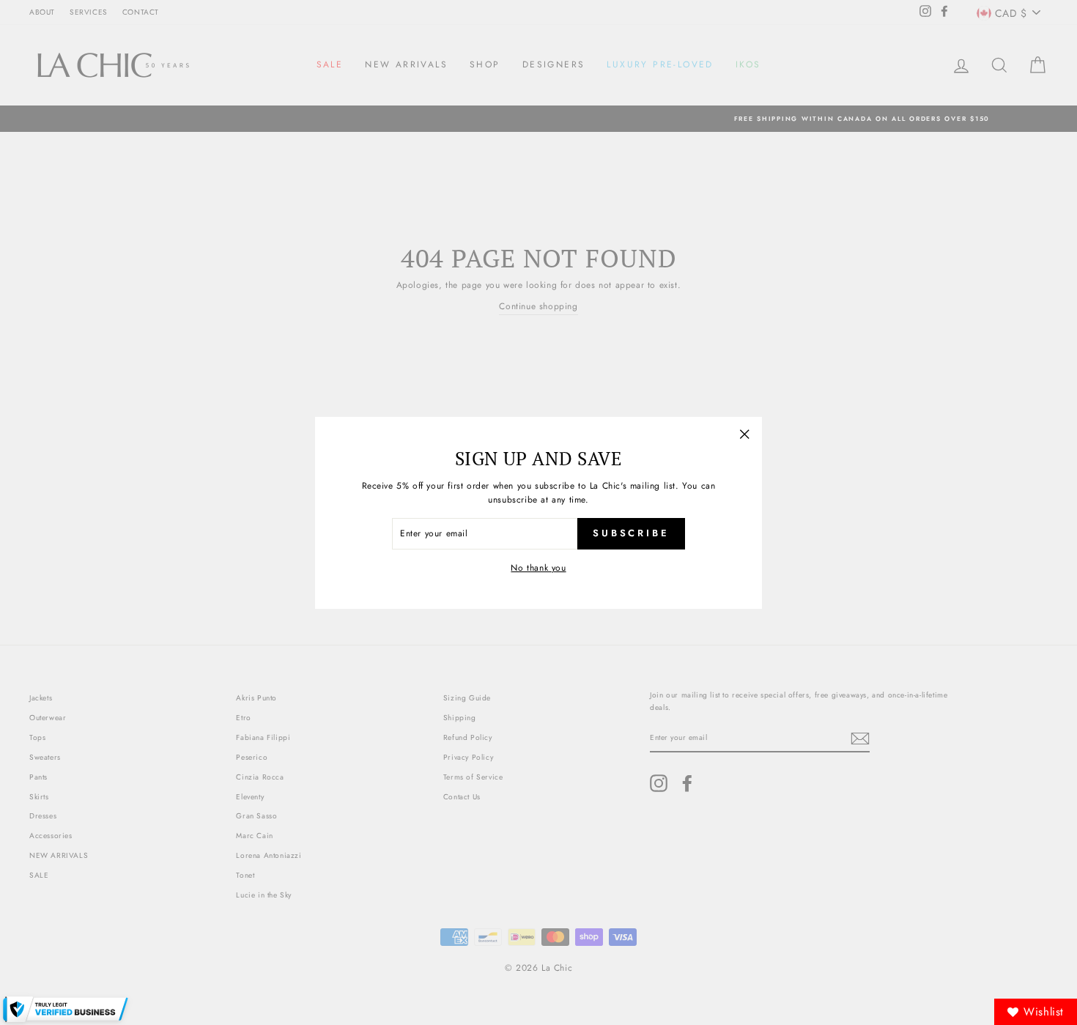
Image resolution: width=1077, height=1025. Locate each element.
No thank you (538, 567)
